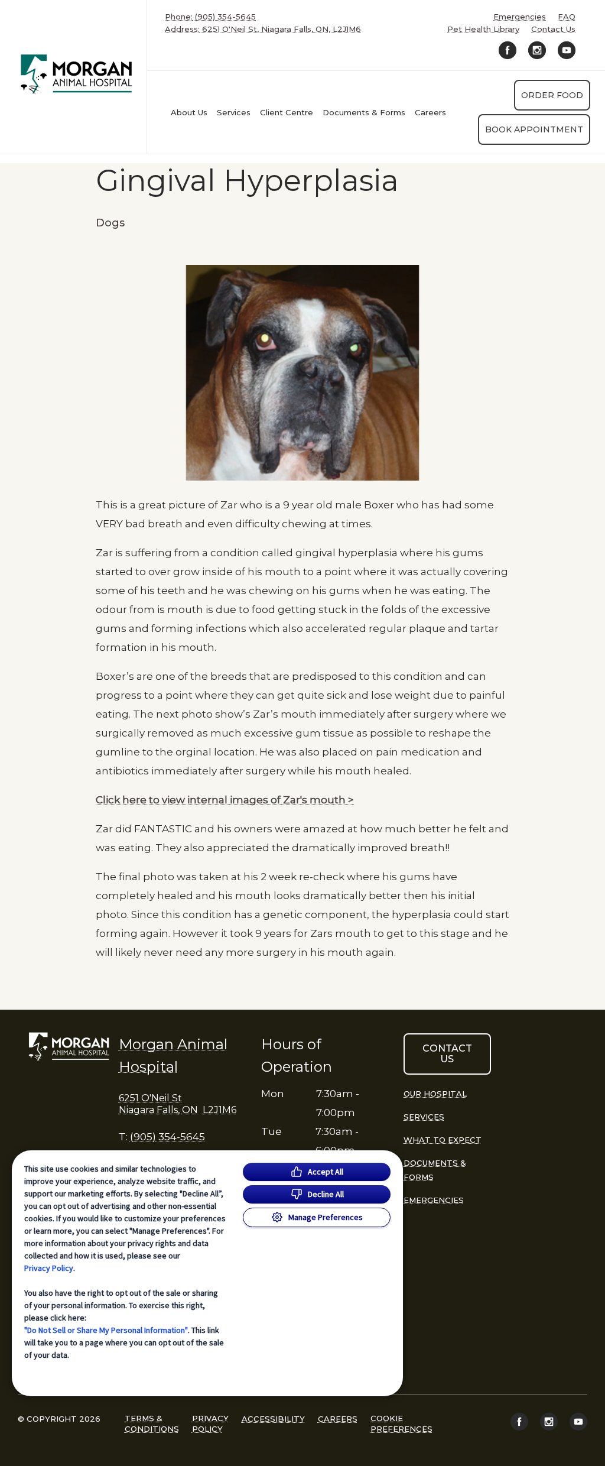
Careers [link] (430, 112)
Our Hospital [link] (435, 1093)
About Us (189, 112)
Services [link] (234, 112)
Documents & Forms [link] (364, 112)
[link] (76, 74)
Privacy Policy (48, 1268)
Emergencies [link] (519, 17)
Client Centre (286, 112)
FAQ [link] (566, 17)
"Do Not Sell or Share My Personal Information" (106, 1330)
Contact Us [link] (553, 29)
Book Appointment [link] (534, 129)
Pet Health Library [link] (483, 29)
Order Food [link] (552, 95)
